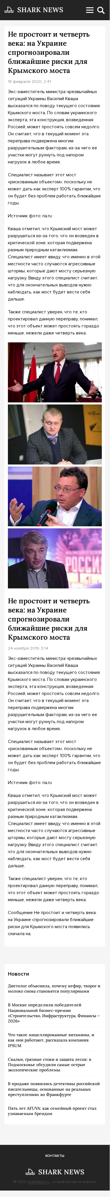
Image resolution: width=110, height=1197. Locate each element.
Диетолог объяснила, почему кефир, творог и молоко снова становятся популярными (54, 988)
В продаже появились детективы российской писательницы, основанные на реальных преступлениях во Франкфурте (54, 1089)
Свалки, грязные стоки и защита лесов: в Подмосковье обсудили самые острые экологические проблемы (49, 1065)
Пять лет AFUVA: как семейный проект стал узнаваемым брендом (52, 1111)
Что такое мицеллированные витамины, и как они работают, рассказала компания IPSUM (51, 1040)
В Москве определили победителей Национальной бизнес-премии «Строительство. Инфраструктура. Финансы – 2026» (54, 1013)
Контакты (54, 1156)
